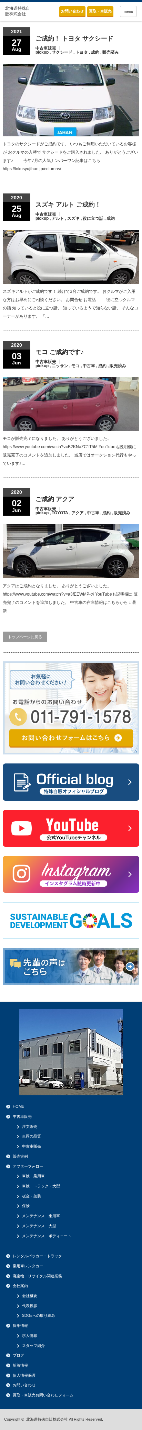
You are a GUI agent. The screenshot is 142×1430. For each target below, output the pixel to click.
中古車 (89, 365)
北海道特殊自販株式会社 (47, 1419)
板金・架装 (31, 1196)
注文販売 (29, 1126)
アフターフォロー (28, 1166)
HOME (18, 1106)
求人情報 (29, 1335)
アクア (77, 512)
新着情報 (20, 1365)
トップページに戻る (25, 637)
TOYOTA (60, 512)
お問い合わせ (72, 11)
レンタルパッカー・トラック (37, 1256)
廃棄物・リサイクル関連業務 (37, 1276)
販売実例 (20, 1156)
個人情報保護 (24, 1375)
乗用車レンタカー (28, 1266)
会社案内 (20, 1286)
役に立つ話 (93, 218)
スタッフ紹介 (33, 1345)
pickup (42, 52)
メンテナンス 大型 (39, 1226)
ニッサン (60, 365)
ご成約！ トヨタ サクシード (74, 38)
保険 (26, 1206)
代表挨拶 (29, 1306)
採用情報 (20, 1325)
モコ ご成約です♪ (60, 352)
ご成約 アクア (55, 499)
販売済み (110, 52)
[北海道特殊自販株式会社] (19, 11)
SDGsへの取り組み (38, 1315)
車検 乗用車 (33, 1176)
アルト (58, 218)
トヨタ (81, 52)
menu (128, 11)
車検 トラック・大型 (41, 1186)
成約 (95, 52)
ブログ (18, 1355)
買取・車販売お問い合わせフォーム (43, 1395)
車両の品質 (31, 1136)
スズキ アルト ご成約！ (68, 204)
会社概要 (29, 1296)
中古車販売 (46, 48)
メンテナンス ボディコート (46, 1236)
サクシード (62, 52)
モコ (75, 365)
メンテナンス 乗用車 (41, 1216)
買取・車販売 (100, 11)
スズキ (73, 218)
